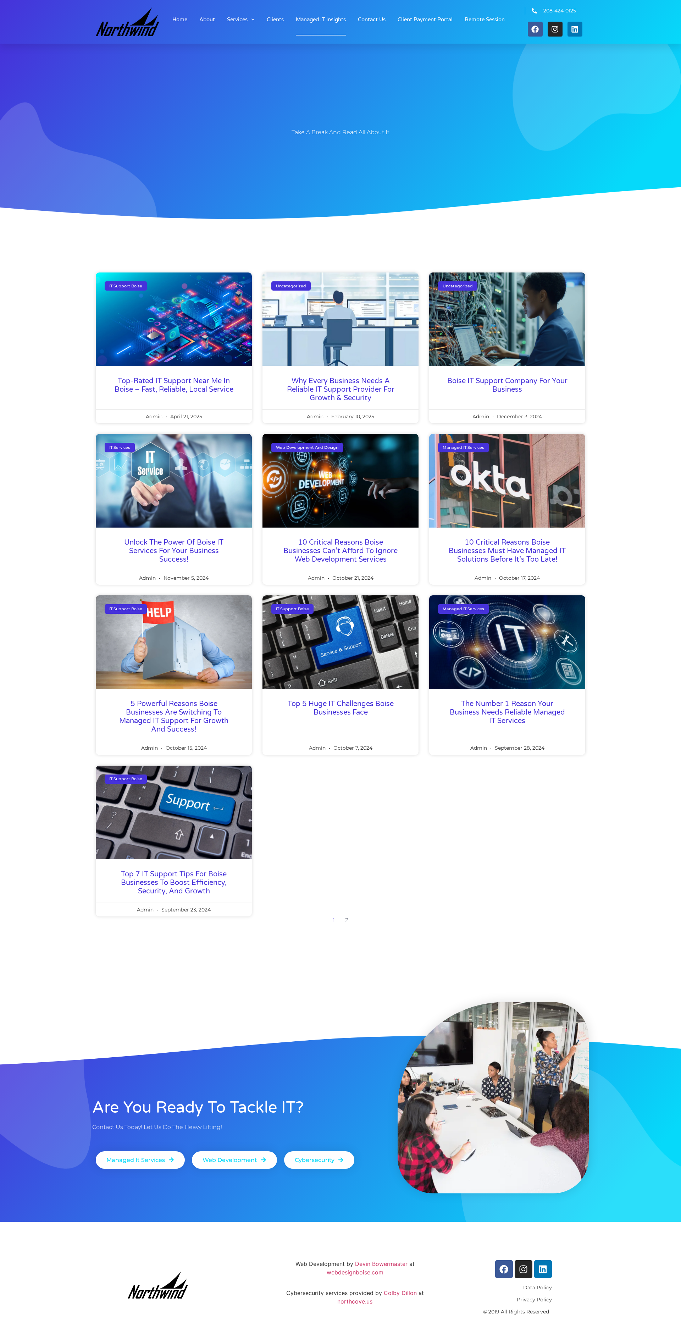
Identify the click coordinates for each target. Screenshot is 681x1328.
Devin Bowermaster (381, 1263)
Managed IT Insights (321, 19)
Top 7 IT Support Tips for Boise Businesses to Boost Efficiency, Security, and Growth (174, 883)
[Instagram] (555, 29)
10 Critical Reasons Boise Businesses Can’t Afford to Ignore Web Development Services (340, 551)
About (207, 19)
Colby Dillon (399, 1292)
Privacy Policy (534, 1299)
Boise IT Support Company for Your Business (507, 385)
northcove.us (354, 1301)
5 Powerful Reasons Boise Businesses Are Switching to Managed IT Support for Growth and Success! (173, 717)
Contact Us (372, 19)
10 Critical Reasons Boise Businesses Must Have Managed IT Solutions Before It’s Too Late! (507, 551)
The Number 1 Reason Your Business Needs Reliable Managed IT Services (507, 712)
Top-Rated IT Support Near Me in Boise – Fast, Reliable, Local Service (174, 385)
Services (237, 19)
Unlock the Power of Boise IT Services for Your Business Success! (173, 551)
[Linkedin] (575, 29)
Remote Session (485, 19)
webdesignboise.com (355, 1272)
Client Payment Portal (425, 19)
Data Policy (537, 1287)
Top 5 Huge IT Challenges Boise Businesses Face (341, 708)
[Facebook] (535, 29)
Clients (275, 19)
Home (179, 19)
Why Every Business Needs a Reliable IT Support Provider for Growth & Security (340, 389)
